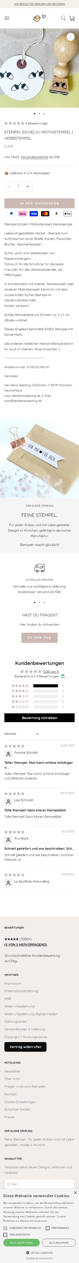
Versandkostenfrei (34, 157)
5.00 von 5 (51, 672)
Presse (9, 1117)
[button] (14, 123)
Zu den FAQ (39, 638)
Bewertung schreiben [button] (39, 718)
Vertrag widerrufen (25, 1047)
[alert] (39, 1226)
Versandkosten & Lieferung (24, 1029)
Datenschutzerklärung (21, 991)
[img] (14, 746)
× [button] (75, 1192)
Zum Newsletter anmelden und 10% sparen (39, 3)
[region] (39, 578)
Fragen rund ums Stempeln (25, 1086)
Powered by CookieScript (39, 1258)
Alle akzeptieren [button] (21, 1242)
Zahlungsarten (15, 1021)
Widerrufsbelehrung (19, 1006)
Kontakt (10, 1094)
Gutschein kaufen (17, 1109)
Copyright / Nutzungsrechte (25, 1037)
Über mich (12, 1079)
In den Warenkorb (39, 203)
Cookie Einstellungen (20, 1102)
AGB (7, 998)
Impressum (13, 983)
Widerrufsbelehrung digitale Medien (31, 1014)
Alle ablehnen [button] (58, 1242)
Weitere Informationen (33, 1220)
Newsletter (12, 1071)
